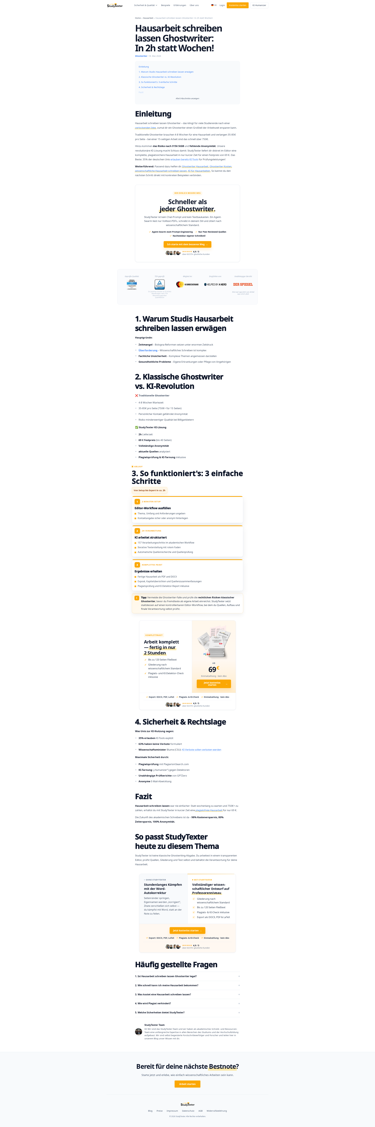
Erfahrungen (180, 5)
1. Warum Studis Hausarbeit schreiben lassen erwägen (166, 71)
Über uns (194, 5)
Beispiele (165, 5)
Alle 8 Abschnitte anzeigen (187, 98)
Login (222, 5)
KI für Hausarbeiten (199, 170)
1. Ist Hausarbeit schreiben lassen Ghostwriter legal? (166, 976)
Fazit (141, 92)
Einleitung (144, 66)
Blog (150, 1110)
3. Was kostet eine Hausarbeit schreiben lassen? (163, 994)
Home (138, 18)
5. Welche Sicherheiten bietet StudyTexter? (160, 1012)
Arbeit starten (187, 1084)
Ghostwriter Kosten (220, 166)
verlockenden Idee (145, 127)
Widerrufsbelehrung (217, 1110)
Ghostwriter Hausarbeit (195, 166)
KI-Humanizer (259, 5)
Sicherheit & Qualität (144, 5)
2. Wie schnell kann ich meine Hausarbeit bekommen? (166, 985)
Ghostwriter (141, 56)
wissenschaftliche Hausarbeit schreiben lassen (161, 170)
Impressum (172, 1110)
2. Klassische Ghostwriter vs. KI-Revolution (160, 76)
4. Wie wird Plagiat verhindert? (153, 1003)
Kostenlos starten (237, 5)
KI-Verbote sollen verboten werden (201, 749)
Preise (160, 1110)
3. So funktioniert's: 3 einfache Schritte (158, 82)
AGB (200, 1110)
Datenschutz (188, 1110)
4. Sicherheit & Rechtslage (152, 87)
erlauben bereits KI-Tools (184, 159)
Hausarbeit (148, 18)
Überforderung (148, 350)
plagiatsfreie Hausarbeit (209, 810)
